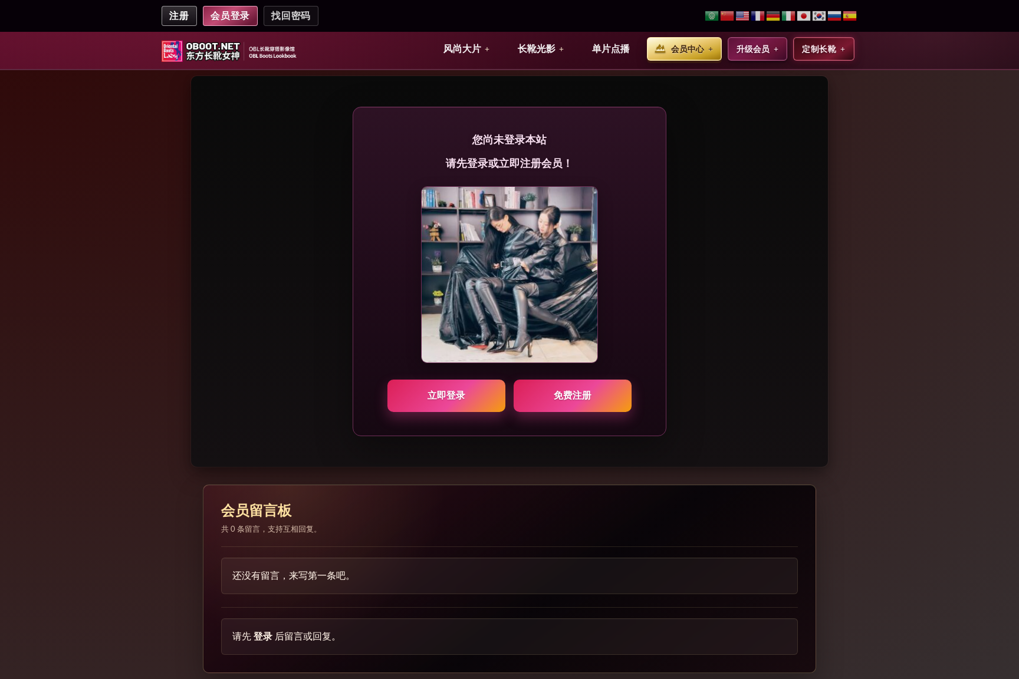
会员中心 (687, 49)
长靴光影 (536, 49)
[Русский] (835, 16)
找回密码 (291, 16)
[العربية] (712, 16)
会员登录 (231, 16)
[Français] (758, 16)
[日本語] (804, 16)
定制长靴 (819, 49)
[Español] (850, 16)
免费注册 (572, 395)
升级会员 (753, 49)
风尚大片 (462, 49)
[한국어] (819, 16)
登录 (263, 636)
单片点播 (611, 49)
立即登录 (446, 395)
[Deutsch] (773, 16)
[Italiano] (789, 16)
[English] (743, 16)
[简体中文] (727, 16)
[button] (466, 49)
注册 (179, 16)
